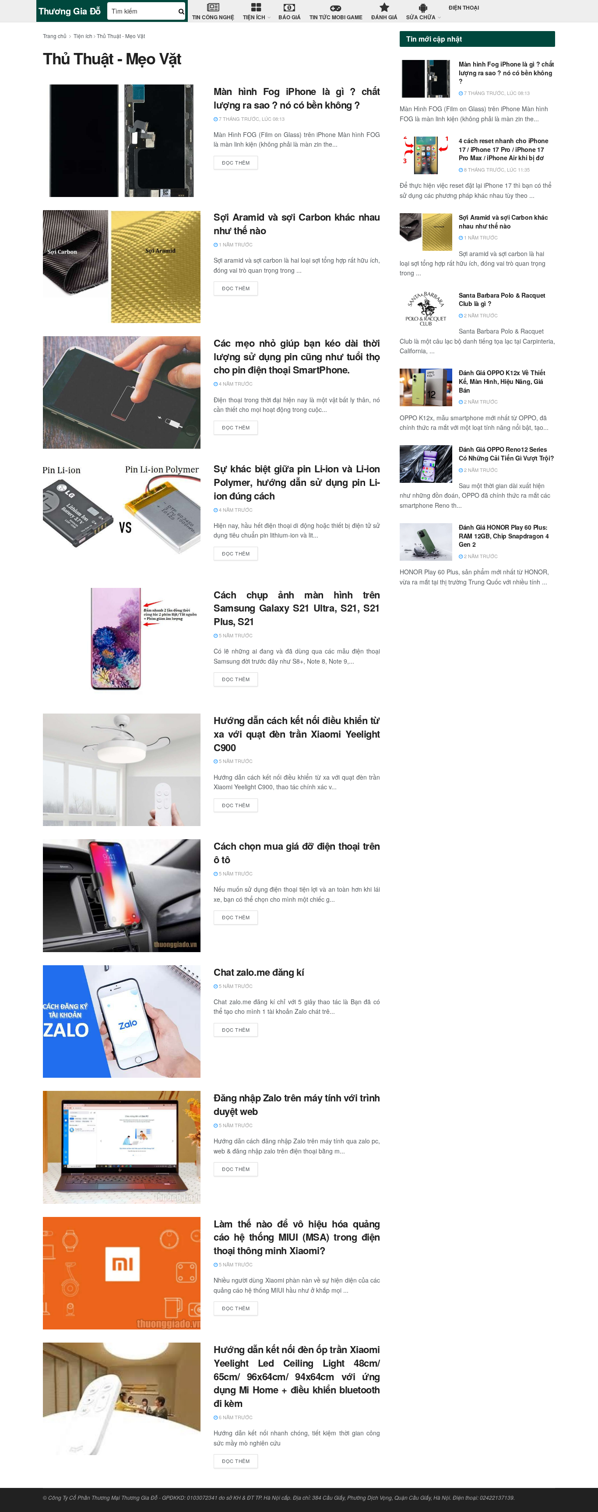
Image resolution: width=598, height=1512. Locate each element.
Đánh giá (384, 17)
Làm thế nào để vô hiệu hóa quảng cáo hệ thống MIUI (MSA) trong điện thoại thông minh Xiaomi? (297, 1237)
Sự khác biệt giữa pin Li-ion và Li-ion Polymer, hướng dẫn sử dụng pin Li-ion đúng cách (297, 482)
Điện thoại (464, 7)
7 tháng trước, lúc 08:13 (251, 118)
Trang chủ (55, 35)
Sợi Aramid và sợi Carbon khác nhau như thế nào (297, 223)
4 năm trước (235, 383)
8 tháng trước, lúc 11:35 (496, 169)
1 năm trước (235, 244)
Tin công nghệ (213, 17)
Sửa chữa (421, 17)
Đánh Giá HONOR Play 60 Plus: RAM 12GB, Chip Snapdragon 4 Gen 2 (504, 536)
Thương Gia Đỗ (70, 11)
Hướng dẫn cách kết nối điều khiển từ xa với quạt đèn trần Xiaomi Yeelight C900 (297, 733)
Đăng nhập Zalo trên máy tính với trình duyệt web (297, 1104)
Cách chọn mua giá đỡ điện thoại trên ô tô (297, 852)
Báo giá (289, 17)
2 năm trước (480, 315)
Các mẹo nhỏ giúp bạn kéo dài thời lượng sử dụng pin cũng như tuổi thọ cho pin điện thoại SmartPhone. (297, 356)
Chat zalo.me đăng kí (259, 972)
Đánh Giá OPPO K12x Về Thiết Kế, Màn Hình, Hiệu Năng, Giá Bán (502, 381)
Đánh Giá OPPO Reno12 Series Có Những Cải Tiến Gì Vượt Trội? (506, 453)
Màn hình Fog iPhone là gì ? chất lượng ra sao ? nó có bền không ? (297, 98)
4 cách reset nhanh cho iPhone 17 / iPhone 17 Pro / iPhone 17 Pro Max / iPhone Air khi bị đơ (504, 149)
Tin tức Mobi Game (336, 17)
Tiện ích (254, 17)
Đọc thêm (236, 162)
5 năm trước (235, 635)
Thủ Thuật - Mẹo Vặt (121, 35)
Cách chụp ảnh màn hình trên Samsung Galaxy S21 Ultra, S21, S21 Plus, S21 (297, 608)
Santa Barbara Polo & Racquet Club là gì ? (502, 299)
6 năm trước (235, 1417)
